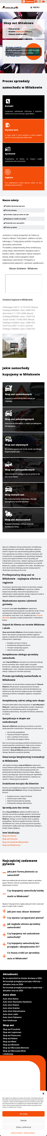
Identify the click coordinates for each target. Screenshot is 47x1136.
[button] (43, 1093)
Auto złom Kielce (10, 999)
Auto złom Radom (11, 1005)
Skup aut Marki (9, 1041)
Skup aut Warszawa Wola (14, 1051)
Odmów (23, 1120)
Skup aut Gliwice (9, 836)
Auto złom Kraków (11, 1008)
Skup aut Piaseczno (12, 1035)
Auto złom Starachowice (14, 1011)
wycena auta (20, 32)
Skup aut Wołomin (11, 1045)
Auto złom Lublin (10, 1014)
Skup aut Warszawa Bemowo (16, 1048)
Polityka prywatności (16, 1132)
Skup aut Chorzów (10, 839)
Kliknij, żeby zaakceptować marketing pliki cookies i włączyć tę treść (23, 51)
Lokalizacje (8, 1054)
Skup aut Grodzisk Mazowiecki (15, 842)
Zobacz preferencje (23, 1127)
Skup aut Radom (10, 1038)
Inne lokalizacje (10, 1020)
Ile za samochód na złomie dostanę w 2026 (22, 978)
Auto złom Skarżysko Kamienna (17, 1002)
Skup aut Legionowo (12, 1032)
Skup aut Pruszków (11, 1029)
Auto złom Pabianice (12, 1017)
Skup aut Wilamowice (11, 845)
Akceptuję (23, 1114)
